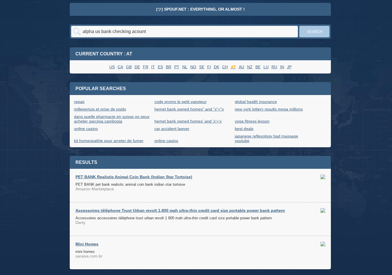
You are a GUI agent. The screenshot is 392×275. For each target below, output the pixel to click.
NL (184, 67)
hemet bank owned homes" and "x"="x (189, 109)
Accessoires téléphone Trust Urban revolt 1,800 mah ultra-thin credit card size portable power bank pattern (180, 210)
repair (79, 101)
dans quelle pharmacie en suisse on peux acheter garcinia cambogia (112, 118)
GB (129, 67)
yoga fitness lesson (252, 121)
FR (145, 67)
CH (225, 67)
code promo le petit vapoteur (180, 101)
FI (209, 67)
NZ (250, 67)
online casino (86, 128)
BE (258, 67)
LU (266, 67)
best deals (244, 128)
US (112, 67)
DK (216, 67)
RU (274, 67)
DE (137, 67)
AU (241, 67)
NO (193, 67)
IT (153, 67)
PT (176, 67)
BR (168, 67)
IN (282, 67)
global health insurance (256, 101)
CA (120, 67)
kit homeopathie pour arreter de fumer (108, 140)
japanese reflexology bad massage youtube (266, 138)
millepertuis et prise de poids (100, 109)
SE (201, 67)
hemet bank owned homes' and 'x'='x (188, 121)
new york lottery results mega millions (269, 109)
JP (289, 67)
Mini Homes (86, 244)
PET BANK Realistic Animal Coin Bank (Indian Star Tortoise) (133, 177)
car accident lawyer (171, 128)
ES (160, 67)
